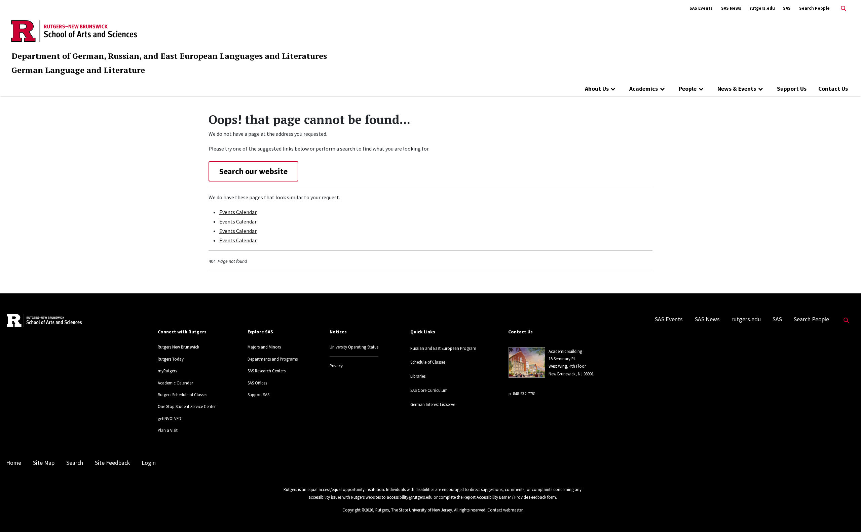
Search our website (253, 171)
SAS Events (701, 8)
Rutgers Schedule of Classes (182, 394)
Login (149, 462)
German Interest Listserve (432, 404)
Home (13, 462)
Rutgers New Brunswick (178, 347)
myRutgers (167, 370)
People (688, 88)
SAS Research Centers (267, 370)
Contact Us (833, 88)
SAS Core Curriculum (429, 390)
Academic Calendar (175, 382)
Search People (814, 8)
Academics (643, 88)
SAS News (731, 8)
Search (74, 462)
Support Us (792, 88)
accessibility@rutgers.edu (410, 497)
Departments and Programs (273, 359)
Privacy (336, 365)
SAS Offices (257, 382)
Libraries (417, 376)
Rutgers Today (171, 359)
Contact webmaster (505, 510)
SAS (787, 8)
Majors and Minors (264, 347)
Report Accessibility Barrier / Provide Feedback (504, 497)
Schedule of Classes (427, 362)
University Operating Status (354, 347)
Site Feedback (112, 462)
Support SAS (258, 394)
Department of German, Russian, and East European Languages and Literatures (169, 55)
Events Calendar (238, 212)
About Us (597, 88)
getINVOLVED (169, 418)
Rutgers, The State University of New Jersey (413, 510)
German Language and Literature (78, 70)
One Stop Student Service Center (187, 406)
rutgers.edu (762, 8)
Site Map (43, 462)
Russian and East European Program (443, 348)
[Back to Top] (846, 515)
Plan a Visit (168, 430)
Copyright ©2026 (357, 510)
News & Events (736, 88)
